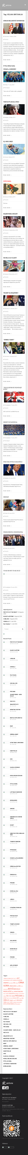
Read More (6, 59)
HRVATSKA (5, 989)
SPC (18, 998)
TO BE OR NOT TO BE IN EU (11, 571)
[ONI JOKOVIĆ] (6, 942)
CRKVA (16, 983)
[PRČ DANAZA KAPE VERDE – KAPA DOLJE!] (6, 693)
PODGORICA (21, 993)
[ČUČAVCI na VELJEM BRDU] (6, 860)
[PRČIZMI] (6, 885)
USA (14, 1000)
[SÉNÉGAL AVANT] (6, 736)
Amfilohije (19, 980)
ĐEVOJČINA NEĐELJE (9, 1004)
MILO (13, 991)
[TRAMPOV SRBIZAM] (6, 843)
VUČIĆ (11, 1002)
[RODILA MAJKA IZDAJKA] (6, 777)
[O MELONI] (6, 660)
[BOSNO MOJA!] (6, 951)
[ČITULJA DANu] (6, 786)
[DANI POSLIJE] (6, 753)
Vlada (4, 1002)
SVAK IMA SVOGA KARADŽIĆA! (12, 462)
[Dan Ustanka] (6, 677)
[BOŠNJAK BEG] (6, 802)
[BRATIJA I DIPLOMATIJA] (6, 720)
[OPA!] (6, 761)
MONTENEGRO (18, 991)
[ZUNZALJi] (6, 669)
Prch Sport (7, 87)
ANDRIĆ (6, 983)
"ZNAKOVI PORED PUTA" (8, 978)
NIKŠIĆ (7, 993)
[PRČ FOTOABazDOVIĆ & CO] (6, 703)
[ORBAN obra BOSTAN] (6, 868)
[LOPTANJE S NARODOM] (6, 794)
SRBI (23, 998)
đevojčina (18, 1004)
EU (19, 986)
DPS (17, 986)
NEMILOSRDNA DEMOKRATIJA (13, 532)
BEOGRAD (11, 983)
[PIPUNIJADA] (6, 852)
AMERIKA (15, 980)
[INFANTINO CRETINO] (6, 712)
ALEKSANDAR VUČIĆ (8, 980)
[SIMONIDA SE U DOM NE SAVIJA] (6, 819)
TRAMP (11, 1000)
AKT (18, 978)
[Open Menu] (25, 4)
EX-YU (22, 986)
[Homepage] (7, 5)
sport (20, 998)
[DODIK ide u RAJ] (6, 893)
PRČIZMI (18, 996)
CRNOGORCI (13, 986)
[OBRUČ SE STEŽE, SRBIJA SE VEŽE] (6, 835)
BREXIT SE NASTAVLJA (10, 422)
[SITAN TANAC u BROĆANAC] (6, 744)
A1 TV (15, 978)
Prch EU (6, 39)
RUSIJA (14, 998)
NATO (4, 993)
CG (14, 983)
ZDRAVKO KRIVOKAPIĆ (17, 1002)
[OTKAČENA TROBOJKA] (6, 909)
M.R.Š (10, 989)
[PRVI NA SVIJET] (6, 918)
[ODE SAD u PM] (6, 685)
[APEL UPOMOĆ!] (6, 967)
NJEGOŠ (11, 993)
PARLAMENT (16, 993)
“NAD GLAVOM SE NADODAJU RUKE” (12, 388)
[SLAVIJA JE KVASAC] (6, 769)
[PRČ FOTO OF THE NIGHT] (6, 644)
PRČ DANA (12, 996)
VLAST (8, 1002)
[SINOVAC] (6, 810)
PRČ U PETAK (9, 998)
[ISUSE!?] (6, 827)
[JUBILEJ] (6, 901)
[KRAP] (6, 728)
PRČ (7, 996)
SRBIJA (6, 1000)
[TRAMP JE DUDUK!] (6, 926)
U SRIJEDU (18, 1000)
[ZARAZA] (6, 934)
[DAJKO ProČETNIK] (6, 652)
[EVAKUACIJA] (6, 876)
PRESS (4, 996)
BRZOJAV (6, 497)
